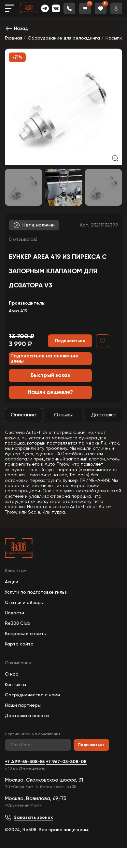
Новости (14, 613)
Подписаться (91, 745)
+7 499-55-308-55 (25, 762)
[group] (63, 107)
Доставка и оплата (27, 716)
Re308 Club (17, 623)
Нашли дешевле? (50, 392)
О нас (11, 674)
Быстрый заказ (50, 375)
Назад (21, 28)
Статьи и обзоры (24, 602)
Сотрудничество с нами (32, 695)
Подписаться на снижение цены (44, 359)
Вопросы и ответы (26, 634)
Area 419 (18, 311)
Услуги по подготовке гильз (36, 592)
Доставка (103, 415)
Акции (11, 582)
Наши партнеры (23, 705)
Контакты (15, 684)
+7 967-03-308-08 (66, 762)
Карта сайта (19, 644)
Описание (23, 415)
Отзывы (63, 415)
